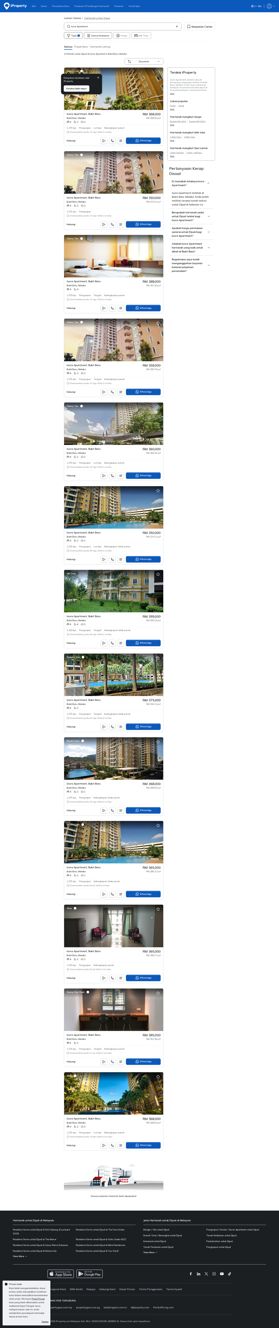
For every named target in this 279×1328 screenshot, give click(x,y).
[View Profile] (75, 71)
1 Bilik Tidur (175, 137)
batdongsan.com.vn (115, 1307)
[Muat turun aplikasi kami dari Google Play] (89, 1274)
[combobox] (122, 26)
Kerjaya (91, 1289)
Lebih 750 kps (177, 152)
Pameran (119, 6)
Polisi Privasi (38, 1298)
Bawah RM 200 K (178, 121)
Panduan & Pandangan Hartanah (91, 6)
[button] (68, 46)
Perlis (173, 105)
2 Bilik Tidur (189, 137)
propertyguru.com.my (59, 1307)
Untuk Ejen (134, 6)
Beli (34, 6)
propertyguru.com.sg (88, 1307)
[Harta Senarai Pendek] (158, 72)
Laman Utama (72, 18)
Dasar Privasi (127, 1289)
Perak (181, 105)
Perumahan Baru (60, 6)
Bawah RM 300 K (197, 121)
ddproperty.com (140, 1307)
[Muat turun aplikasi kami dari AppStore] (60, 1274)
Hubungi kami (107, 1289)
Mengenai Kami (56, 1289)
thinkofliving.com (163, 1307)
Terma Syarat (174, 1289)
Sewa (44, 6)
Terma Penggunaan (150, 1289)
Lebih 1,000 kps (194, 152)
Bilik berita (76, 1289)
